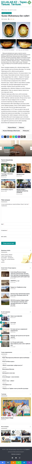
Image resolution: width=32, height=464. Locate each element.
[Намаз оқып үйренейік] (5, 318)
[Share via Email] (22, 137)
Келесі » (3, 262)
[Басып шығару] (24, 137)
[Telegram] (16, 137)
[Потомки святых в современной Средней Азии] (5, 331)
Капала (22, 127)
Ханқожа (26, 130)
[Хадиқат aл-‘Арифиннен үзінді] (5, 289)
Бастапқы (4, 9)
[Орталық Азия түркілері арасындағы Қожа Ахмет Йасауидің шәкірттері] (5, 295)
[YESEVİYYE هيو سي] (5, 282)
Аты (2, 224)
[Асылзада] (5, 324)
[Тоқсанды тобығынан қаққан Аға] (8, 167)
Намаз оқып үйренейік (16, 316)
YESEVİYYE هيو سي (14, 280)
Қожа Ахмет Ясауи (7, 418)
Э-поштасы (4, 230)
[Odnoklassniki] (11, 137)
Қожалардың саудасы (7, 189)
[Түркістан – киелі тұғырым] (16, 433)
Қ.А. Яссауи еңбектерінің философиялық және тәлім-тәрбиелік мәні (20, 344)
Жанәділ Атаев (20, 174)
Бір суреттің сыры (12, 9)
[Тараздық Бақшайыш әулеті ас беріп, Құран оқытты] (16, 439)
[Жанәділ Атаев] (24, 168)
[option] (16, 148)
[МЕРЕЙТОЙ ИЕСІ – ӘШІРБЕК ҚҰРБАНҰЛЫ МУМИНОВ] (24, 183)
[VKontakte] (8, 137)
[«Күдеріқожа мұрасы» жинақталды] (26, 440)
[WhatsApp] (13, 137)
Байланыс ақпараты (16, 454)
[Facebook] (2, 137)
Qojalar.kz (27, 449)
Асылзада (13, 322)
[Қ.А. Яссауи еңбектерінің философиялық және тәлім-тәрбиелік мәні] (5, 344)
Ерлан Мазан (12, 127)
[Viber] (19, 137)
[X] (5, 137)
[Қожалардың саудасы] (8, 183)
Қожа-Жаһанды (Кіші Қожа (12, 130)
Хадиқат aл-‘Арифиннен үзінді (18, 287)
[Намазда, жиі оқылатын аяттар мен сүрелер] (5, 337)
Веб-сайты (4, 236)
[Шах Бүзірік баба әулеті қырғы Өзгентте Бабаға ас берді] (26, 433)
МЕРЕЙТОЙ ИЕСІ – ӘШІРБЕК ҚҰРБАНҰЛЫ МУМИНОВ (22, 191)
